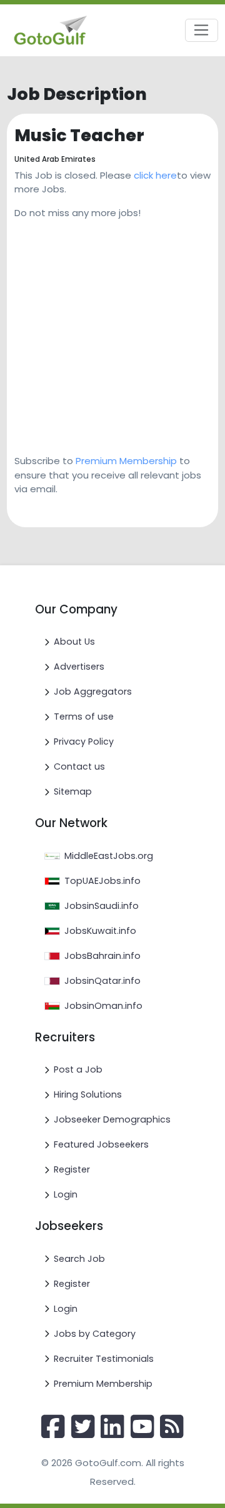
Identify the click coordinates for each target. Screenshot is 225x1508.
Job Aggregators (93, 691)
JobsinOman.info (103, 1006)
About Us (74, 641)
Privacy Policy (84, 741)
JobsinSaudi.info (101, 906)
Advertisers (79, 666)
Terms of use (84, 716)
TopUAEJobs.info (102, 881)
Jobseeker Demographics (112, 1119)
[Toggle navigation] (201, 30)
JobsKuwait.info (100, 931)
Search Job (79, 1259)
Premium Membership (126, 460)
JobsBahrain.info (102, 956)
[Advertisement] (112, 332)
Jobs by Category (95, 1333)
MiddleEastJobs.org (108, 856)
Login (66, 1194)
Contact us (79, 766)
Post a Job (78, 1069)
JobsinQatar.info (102, 981)
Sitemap (73, 791)
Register (72, 1169)
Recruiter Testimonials (104, 1358)
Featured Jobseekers (101, 1144)
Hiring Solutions (88, 1094)
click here (155, 175)
